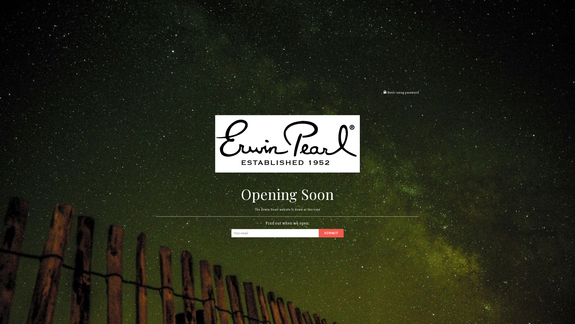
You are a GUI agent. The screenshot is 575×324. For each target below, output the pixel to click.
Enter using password (403, 92)
